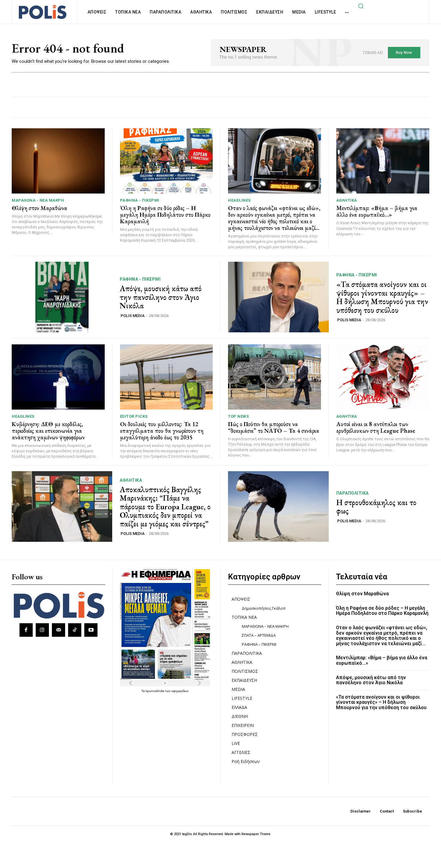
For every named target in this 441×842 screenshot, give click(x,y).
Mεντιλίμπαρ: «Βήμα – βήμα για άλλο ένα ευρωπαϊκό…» (376, 211)
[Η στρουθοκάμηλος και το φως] (278, 506)
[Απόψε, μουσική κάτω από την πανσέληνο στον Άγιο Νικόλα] (62, 297)
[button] (360, 5)
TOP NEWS (238, 416)
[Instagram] (42, 629)
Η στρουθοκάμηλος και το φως (376, 506)
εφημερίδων (180, 691)
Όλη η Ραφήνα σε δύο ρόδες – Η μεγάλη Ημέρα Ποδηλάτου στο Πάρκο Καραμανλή (165, 214)
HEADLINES (239, 200)
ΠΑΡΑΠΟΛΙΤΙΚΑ (352, 493)
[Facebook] (26, 629)
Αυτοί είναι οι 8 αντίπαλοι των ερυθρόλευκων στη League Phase (375, 427)
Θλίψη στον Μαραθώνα (39, 208)
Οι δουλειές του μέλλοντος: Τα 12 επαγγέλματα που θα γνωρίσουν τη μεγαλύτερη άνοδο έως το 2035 (161, 430)
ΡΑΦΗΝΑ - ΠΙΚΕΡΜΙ (139, 200)
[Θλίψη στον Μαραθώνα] (58, 161)
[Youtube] (91, 629)
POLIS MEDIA (133, 315)
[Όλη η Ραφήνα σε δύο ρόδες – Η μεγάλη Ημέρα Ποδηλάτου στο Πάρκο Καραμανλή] (166, 161)
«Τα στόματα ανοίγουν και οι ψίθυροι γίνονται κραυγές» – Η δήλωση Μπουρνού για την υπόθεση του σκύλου (382, 297)
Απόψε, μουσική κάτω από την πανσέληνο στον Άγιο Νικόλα (161, 297)
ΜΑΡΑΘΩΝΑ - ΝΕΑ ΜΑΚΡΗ (38, 200)
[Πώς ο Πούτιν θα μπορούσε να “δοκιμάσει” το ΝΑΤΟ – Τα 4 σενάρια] (274, 377)
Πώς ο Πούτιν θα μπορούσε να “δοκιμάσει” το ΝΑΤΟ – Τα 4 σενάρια (273, 427)
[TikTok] (74, 629)
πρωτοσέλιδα (155, 691)
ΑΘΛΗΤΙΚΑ (346, 200)
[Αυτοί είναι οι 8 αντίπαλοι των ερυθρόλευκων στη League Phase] (383, 377)
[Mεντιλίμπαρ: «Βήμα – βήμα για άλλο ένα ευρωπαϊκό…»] (383, 161)
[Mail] (58, 629)
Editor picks (134, 416)
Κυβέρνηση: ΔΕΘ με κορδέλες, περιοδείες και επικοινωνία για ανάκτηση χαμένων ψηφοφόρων (48, 430)
